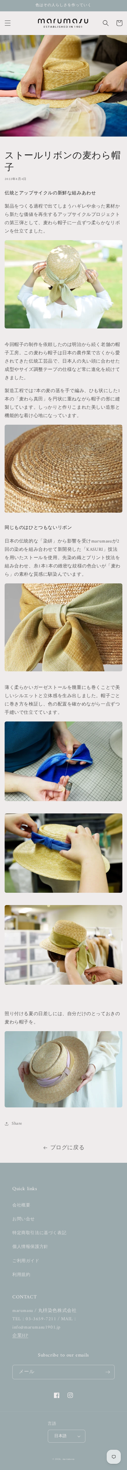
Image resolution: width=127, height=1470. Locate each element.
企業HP (20, 1336)
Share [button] (17, 1123)
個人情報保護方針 (30, 1247)
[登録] (107, 1372)
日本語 (60, 1436)
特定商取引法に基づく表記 (39, 1233)
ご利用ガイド (25, 1261)
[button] (7, 23)
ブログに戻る (67, 1148)
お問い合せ (23, 1219)
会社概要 (21, 1205)
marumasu (69, 1459)
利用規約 (21, 1275)
